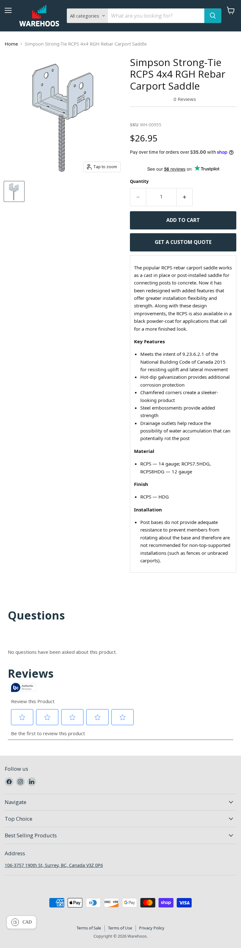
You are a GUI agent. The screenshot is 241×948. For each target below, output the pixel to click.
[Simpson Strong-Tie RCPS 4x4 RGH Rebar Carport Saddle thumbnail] (14, 191)
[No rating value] (152, 99)
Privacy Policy (151, 928)
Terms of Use (120, 928)
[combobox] (156, 15)
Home (11, 44)
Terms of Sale (89, 928)
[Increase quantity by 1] (185, 197)
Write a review (150, 114)
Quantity (139, 181)
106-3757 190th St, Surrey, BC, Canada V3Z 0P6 (54, 865)
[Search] (212, 15)
